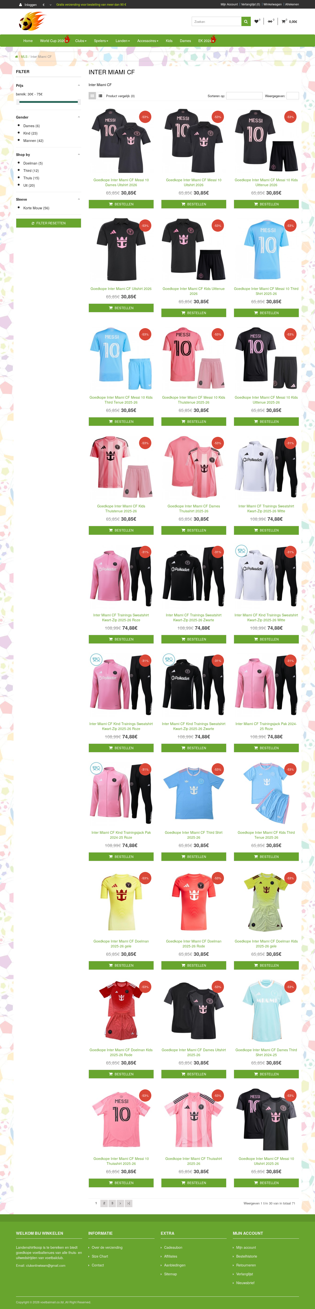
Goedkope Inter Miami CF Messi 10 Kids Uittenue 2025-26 (266, 400)
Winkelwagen (273, 4)
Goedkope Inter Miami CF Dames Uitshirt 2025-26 (194, 1052)
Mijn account (246, 1247)
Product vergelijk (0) (120, 95)
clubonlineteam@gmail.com (45, 1265)
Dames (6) (31, 125)
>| (128, 1203)
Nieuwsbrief (245, 1282)
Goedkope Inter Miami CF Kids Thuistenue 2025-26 (121, 508)
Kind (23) (30, 133)
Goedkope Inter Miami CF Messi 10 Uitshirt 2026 (193, 182)
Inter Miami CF (41, 56)
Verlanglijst (244, 1273)
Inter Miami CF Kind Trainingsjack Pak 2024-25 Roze (121, 835)
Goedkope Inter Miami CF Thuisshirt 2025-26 (193, 1161)
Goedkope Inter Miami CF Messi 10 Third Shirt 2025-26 (266, 291)
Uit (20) (29, 185)
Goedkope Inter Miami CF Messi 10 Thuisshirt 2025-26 (121, 1161)
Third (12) (31, 170)
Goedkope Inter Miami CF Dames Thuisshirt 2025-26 (194, 508)
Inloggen (30, 4)
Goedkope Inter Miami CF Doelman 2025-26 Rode (193, 943)
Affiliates (170, 1256)
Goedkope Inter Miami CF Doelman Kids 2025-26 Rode (121, 1052)
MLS (24, 56)
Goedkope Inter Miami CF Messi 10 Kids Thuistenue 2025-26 (193, 400)
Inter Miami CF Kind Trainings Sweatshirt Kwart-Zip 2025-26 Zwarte (193, 726)
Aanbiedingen (175, 1265)
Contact (98, 1265)
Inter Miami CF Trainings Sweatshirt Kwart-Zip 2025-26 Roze (121, 617)
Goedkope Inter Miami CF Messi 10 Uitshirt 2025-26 (266, 1161)
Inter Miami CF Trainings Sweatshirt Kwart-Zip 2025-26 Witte (266, 508)
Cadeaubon (173, 1247)
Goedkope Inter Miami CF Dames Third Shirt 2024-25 (266, 1052)
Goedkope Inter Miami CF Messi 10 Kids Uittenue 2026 (266, 182)
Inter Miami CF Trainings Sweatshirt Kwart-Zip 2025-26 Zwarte (193, 617)
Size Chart (100, 1256)
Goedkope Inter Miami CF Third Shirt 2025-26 (193, 835)
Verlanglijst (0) (250, 4)
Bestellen (123, 204)
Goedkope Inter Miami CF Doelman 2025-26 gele (121, 943)
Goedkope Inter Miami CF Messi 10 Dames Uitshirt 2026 (121, 182)
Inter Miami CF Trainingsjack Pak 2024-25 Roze (266, 726)
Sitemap (170, 1273)
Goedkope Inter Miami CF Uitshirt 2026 (121, 288)
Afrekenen (292, 4)
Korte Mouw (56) (36, 207)
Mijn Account (229, 4)
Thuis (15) (31, 177)
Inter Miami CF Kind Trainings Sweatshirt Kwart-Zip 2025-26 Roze (121, 726)
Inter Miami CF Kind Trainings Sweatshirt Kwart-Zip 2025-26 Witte (266, 617)
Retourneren (246, 1265)
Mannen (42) (33, 140)
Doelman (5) (33, 163)
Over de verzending (107, 1247)
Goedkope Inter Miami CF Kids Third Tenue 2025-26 (266, 835)
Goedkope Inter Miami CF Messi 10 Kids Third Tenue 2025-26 (121, 400)
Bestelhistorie (246, 1256)
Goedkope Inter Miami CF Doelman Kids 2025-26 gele (266, 943)
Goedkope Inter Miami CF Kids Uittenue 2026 (194, 291)
